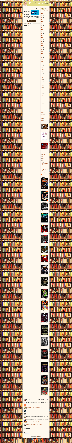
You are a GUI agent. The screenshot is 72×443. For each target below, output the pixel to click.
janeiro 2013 (42, 121)
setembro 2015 (42, 100)
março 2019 (42, 72)
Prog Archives (43, 156)
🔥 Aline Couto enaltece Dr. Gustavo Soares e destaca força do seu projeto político (45, 170)
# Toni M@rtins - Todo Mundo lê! (45, 163)
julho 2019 (42, 69)
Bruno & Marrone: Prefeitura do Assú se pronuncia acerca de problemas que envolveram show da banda (34, 404)
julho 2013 (42, 117)
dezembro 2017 (42, 82)
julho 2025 (42, 21)
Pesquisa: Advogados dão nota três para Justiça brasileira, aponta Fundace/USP (32, 421)
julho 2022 (42, 45)
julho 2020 (42, 61)
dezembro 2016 (42, 90)
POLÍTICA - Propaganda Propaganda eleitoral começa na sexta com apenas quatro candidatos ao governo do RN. (45, 173)
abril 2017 (42, 87)
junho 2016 (42, 94)
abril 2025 (42, 23)
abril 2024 (42, 31)
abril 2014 (42, 111)
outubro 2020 (42, 59)
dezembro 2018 (42, 74)
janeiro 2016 (42, 97)
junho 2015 (42, 102)
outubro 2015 (42, 99)
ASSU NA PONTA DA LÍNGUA (44, 174)
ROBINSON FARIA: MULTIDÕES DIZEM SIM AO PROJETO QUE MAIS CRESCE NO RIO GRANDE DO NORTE (44, 167)
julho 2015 (42, 101)
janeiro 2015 (42, 105)
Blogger (40, 436)
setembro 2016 (42, 92)
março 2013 (42, 120)
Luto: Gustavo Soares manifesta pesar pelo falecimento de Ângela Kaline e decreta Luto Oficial (34, 407)
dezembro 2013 (42, 114)
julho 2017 (42, 85)
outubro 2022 (42, 43)
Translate (27, 434)
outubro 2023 (42, 35)
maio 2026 (42, 14)
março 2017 (42, 88)
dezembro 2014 (42, 106)
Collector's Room (43, 153)
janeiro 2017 (42, 89)
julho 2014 (42, 109)
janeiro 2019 (42, 73)
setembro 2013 (42, 116)
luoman (37, 436)
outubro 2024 (42, 27)
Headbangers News (43, 154)
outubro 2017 (42, 83)
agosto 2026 (42, 12)
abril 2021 (42, 55)
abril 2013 (42, 119)
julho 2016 (42, 93)
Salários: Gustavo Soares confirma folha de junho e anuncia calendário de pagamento (33, 410)
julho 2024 (42, 29)
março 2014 (42, 112)
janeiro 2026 (42, 17)
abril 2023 (42, 39)
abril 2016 (42, 95)
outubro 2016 (42, 91)
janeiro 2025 (42, 25)
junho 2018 (42, 78)
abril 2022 (42, 47)
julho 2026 (42, 13)
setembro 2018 (42, 76)
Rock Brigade (43, 158)
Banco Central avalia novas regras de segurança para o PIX (45, 164)
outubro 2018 (42, 75)
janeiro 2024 (42, 33)
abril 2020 (42, 63)
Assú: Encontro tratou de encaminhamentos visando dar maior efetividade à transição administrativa (34, 424)
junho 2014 (42, 110)
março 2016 (42, 96)
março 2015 (42, 104)
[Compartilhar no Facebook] (31, 23)
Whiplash (42, 160)
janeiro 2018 (42, 81)
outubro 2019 (42, 67)
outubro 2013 (42, 115)
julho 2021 (42, 53)
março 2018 (42, 80)
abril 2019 (42, 71)
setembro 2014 (42, 108)
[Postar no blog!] (30, 23)
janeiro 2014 (42, 113)
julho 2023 (42, 37)
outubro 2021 (42, 51)
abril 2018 (42, 79)
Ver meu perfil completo (46, 10)
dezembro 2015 (42, 98)
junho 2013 (42, 118)
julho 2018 (42, 77)
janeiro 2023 (42, 41)
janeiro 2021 (42, 57)
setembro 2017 (42, 84)
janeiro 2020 (42, 65)
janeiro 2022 (42, 49)
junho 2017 (42, 86)
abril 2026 (42, 15)
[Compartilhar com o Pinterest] (32, 23)
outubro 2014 (42, 107)
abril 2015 (42, 103)
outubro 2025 (42, 19)
